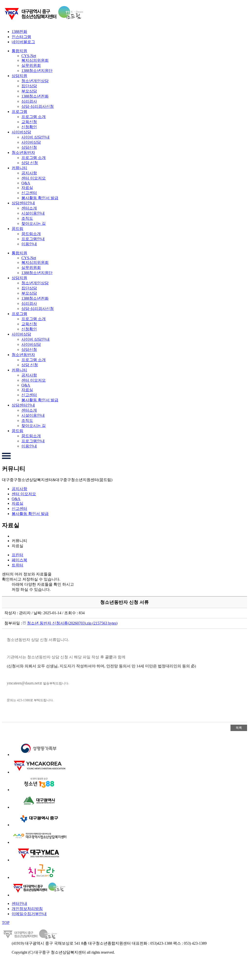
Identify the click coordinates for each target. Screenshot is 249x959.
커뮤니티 (19, 168)
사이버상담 (21, 132)
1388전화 (19, 32)
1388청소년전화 (35, 96)
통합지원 (19, 51)
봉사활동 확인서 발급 (39, 198)
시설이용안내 (33, 213)
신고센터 (29, 193)
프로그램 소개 (33, 117)
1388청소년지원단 (37, 71)
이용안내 (29, 244)
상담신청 (29, 147)
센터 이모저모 (33, 178)
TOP (5, 922)
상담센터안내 (23, 203)
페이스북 (19, 560)
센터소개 (29, 208)
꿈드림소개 (31, 234)
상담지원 (19, 76)
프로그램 (19, 111)
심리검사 (29, 101)
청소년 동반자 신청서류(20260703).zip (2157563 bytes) (72, 623)
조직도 (27, 218)
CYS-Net (28, 56)
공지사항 (29, 173)
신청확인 (29, 127)
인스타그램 (21, 37)
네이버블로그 (23, 42)
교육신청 (29, 122)
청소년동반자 (23, 152)
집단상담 (29, 86)
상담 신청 (29, 163)
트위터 (17, 565)
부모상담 (29, 91)
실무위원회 (31, 65)
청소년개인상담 (35, 81)
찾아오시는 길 (33, 223)
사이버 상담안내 (35, 137)
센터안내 (19, 903)
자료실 (27, 188)
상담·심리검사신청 (37, 106)
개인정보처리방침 (27, 909)
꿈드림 (17, 229)
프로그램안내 (33, 239)
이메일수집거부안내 (29, 914)
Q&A (25, 183)
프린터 (17, 555)
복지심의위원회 (35, 60)
